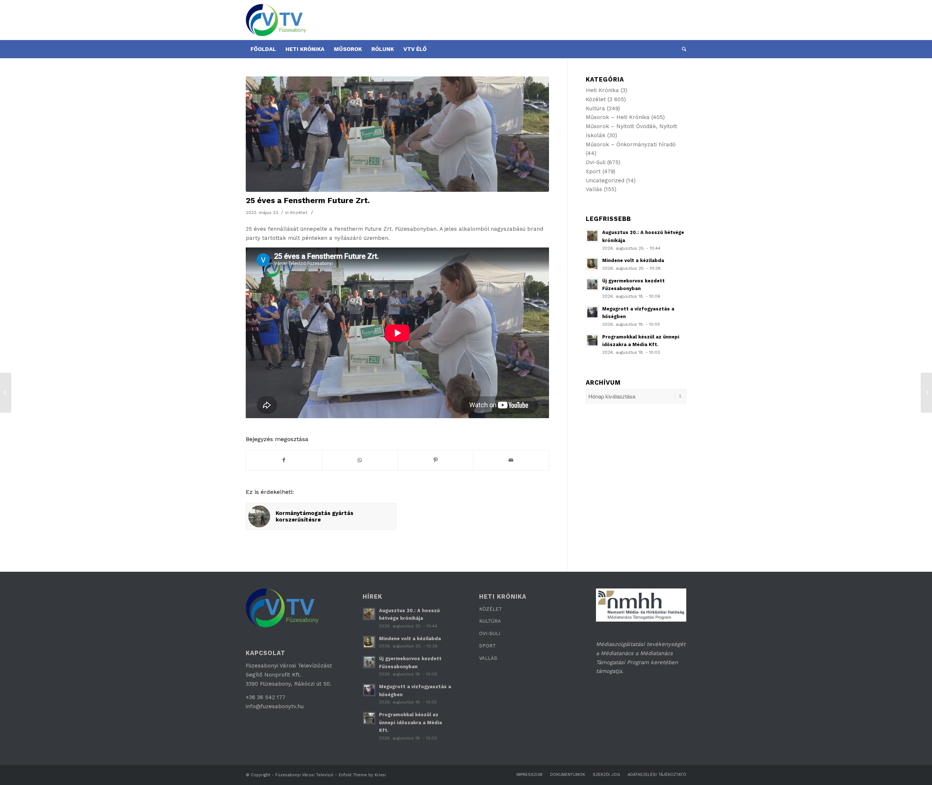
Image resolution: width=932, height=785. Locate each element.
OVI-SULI (489, 633)
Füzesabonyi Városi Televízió (304, 775)
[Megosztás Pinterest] (435, 460)
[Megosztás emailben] (511, 460)
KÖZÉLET (490, 609)
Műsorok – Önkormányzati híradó (631, 144)
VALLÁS (488, 658)
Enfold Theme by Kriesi (362, 775)
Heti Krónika (602, 90)
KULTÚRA (490, 621)
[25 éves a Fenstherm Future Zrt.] (397, 134)
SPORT (487, 646)
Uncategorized (605, 180)
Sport (593, 171)
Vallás (594, 189)
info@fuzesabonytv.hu (275, 706)
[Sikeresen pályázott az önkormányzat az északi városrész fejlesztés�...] (926, 393)
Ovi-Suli (595, 162)
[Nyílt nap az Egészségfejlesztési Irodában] (5, 393)
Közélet (299, 212)
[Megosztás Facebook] (284, 460)
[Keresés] (681, 49)
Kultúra (595, 108)
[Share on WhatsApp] (360, 460)
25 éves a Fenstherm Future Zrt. (308, 200)
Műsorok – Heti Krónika (617, 117)
